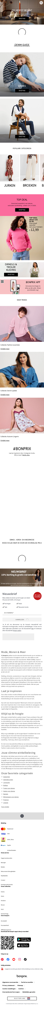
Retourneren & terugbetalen (8, 871)
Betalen (3, 867)
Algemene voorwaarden (10, 982)
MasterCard (10, 829)
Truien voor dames (9, 788)
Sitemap (20, 985)
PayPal (9, 845)
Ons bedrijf (4, 921)
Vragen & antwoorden (6, 858)
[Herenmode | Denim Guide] (22, 120)
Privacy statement (8, 985)
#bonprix (22, 449)
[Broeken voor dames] (29, 171)
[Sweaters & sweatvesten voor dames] (22, 205)
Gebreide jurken (8, 780)
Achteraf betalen (11, 850)
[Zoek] (41, 3)
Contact (3, 880)
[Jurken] (9, 171)
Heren (2, 896)
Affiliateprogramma (6, 930)
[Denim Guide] (22, 74)
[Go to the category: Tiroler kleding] (22, 269)
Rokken (5, 785)
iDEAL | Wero (10, 839)
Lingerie (5, 803)
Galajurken (6, 777)
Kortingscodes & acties (7, 884)
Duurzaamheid (5, 925)
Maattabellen (4, 876)
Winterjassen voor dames (11, 797)
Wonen (3, 905)
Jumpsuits (6, 783)
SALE (2, 909)
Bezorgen (3, 863)
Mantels (5, 794)
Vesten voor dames (9, 791)
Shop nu (22, 19)
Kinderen (3, 901)
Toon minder (5, 807)
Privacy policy (17, 631)
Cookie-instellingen (9, 989)
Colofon (21, 989)
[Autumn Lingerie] (22, 420)
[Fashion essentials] (22, 328)
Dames (3, 892)
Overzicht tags (4, 914)
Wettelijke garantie (29, 992)
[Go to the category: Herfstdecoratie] (22, 12)
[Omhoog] (22, 816)
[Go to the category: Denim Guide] (22, 45)
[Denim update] (22, 374)
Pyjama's (6, 800)
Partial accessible (27, 982)
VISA (8, 834)
